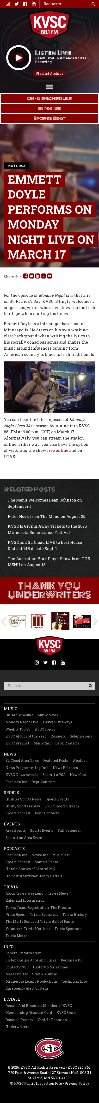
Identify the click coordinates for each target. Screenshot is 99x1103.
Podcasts (14, 848)
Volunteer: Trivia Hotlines (28, 928)
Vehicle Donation (52, 1019)
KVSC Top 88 (45, 729)
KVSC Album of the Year (26, 736)
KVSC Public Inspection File (37, 1083)
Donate (12, 999)
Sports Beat (50, 118)
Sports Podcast (18, 813)
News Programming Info (27, 767)
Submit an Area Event (24, 837)
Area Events (16, 830)
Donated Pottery (19, 1019)
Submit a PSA (54, 774)
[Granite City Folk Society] (60, 621)
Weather (79, 760)
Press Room (16, 914)
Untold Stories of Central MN (31, 869)
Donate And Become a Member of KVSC (39, 1005)
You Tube (33, 4)
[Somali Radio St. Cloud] (82, 621)
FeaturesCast (16, 782)
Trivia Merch (17, 935)
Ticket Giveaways (57, 722)
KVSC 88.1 (49, 24)
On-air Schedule (49, 98)
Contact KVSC (17, 967)
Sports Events (57, 799)
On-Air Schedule (19, 715)
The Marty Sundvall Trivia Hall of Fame (40, 921)
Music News (48, 715)
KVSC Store (66, 1012)
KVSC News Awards (22, 774)
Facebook (25, 4)
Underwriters (17, 1026)
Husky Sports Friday (23, 806)
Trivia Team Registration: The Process (38, 907)
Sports (11, 792)
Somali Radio (46, 862)
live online (57, 450)
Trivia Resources (44, 914)
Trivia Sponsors (68, 928)
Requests (58, 736)
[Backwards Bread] (17, 621)
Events (12, 823)
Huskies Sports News (23, 799)
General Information (24, 953)
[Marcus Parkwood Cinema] (39, 621)
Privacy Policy (77, 1083)
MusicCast (42, 743)
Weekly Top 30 (18, 729)
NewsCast (78, 774)
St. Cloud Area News (22, 760)
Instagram (8, 4)
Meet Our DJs (17, 974)
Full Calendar (69, 830)
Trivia (11, 886)
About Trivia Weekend (24, 893)
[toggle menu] (49, 86)
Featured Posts (55, 760)
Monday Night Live (22, 722)
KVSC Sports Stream (61, 806)
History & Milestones (51, 967)
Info (8, 946)
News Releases (65, 767)
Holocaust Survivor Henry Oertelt (34, 876)
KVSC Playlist (17, 743)
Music (10, 708)
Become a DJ (71, 960)
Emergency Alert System (27, 988)
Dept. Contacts (67, 743)
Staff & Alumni (45, 974)
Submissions (81, 736)
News (10, 753)
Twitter (16, 4)
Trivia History (74, 914)
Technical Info (74, 981)
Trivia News (58, 893)
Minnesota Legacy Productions (32, 981)
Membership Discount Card (29, 1012)
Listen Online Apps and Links (31, 960)
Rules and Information (25, 900)
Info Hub (49, 108)
